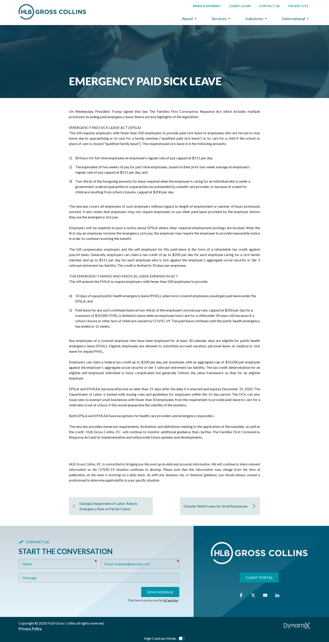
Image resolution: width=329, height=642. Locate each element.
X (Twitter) (253, 595)
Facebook (241, 595)
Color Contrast (182, 638)
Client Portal (259, 577)
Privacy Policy (30, 628)
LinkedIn (277, 595)
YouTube (265, 595)
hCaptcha (171, 600)
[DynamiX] (297, 626)
